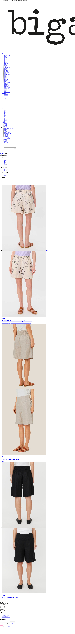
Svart (5, 182)
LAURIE (6, 71)
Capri (5, 102)
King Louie (6, 70)
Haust (5, 64)
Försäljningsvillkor (5, 615)
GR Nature (6, 63)
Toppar (5, 111)
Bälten (5, 129)
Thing (5, 90)
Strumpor (6, 135)
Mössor (5, 130)
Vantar (5, 131)
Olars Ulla (6, 79)
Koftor (5, 116)
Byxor (3, 97)
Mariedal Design (7, 74)
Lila (5, 180)
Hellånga (6, 94)
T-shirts (5, 110)
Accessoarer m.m (5, 127)
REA (3, 53)
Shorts (5, 104)
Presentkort (6, 142)
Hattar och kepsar (7, 132)
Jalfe (5, 66)
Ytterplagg (4, 122)
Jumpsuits (6, 106)
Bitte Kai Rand (7, 55)
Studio (5, 89)
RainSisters (6, 83)
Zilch (5, 91)
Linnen (5, 109)
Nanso (5, 76)
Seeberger (6, 86)
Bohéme (5, 56)
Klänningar (4, 93)
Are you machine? (3, 624)
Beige (5, 179)
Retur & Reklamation (6, 617)
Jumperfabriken (7, 67)
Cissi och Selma (7, 58)
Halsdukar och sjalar (7, 133)
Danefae (5, 59)
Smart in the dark (7, 87)
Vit (4, 183)
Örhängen (8, 137)
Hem (1, 153)
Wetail (9, 626)
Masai (5, 75)
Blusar (5, 113)
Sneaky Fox (6, 88)
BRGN (5, 57)
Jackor (5, 117)
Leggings (6, 103)
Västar (5, 118)
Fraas (5, 61)
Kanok (5, 69)
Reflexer (5, 139)
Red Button (6, 84)
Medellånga (6, 95)
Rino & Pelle (6, 85)
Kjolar (3, 107)
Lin (5, 170)
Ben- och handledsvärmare (9, 128)
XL (5, 164)
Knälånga (6, 96)
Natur (5, 181)
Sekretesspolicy (5, 616)
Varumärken (4, 54)
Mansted (5, 73)
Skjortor (5, 115)
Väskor (5, 140)
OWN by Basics (7, 82)
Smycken (6, 136)
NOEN (5, 78)
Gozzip (5, 62)
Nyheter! (3, 52)
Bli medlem (12, 621)
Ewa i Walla (6, 60)
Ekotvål (5, 141)
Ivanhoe (5, 65)
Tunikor (5, 114)
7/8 (4, 101)
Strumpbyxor (6, 134)
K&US (5, 68)
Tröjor (5, 112)
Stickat (3, 121)
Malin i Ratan (6, 72)
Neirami (5, 77)
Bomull (5, 169)
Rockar (5, 119)
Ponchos (5, 120)
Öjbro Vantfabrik (7, 92)
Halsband (8, 138)
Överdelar (4, 108)
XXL (5, 165)
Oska (5, 81)
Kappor (5, 123)
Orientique (6, 80)
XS (5, 160)
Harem (5, 105)
